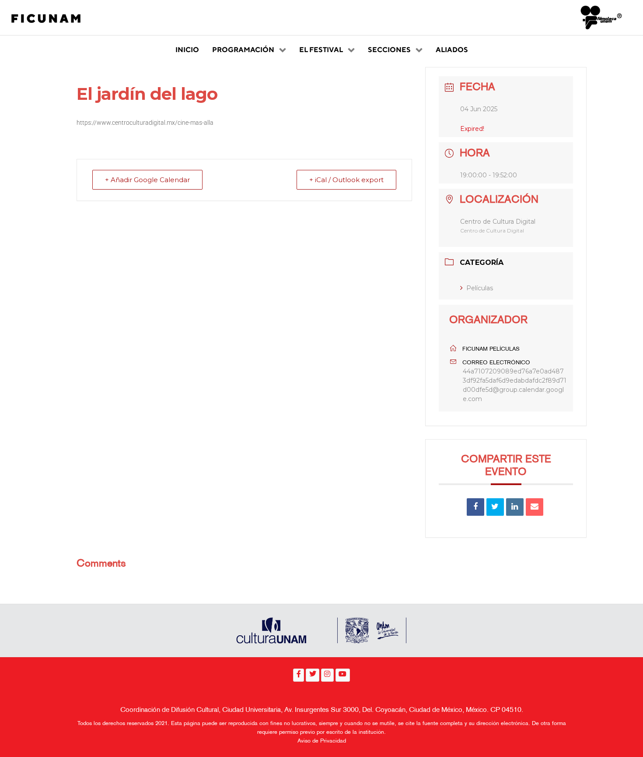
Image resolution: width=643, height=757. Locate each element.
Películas (479, 288)
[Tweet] (495, 507)
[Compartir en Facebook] (475, 507)
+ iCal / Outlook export (346, 180)
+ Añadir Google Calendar (147, 180)
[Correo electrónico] (534, 507)
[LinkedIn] (515, 507)
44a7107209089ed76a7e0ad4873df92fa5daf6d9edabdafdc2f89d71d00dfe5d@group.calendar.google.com (514, 385)
